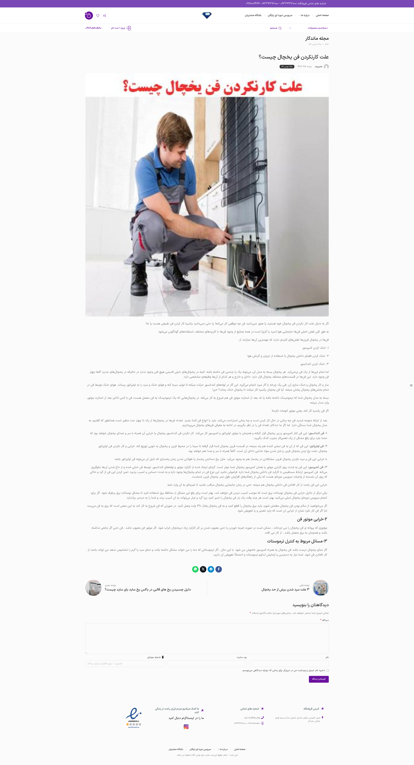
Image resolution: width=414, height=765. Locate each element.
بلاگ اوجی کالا (315, 44)
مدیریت (318, 66)
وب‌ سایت (241, 657)
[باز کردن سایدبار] (411, 385)
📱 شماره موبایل (155, 657)
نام (327, 657)
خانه (327, 44)
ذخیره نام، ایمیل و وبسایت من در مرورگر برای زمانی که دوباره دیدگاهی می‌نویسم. (283, 670)
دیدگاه (324, 620)
